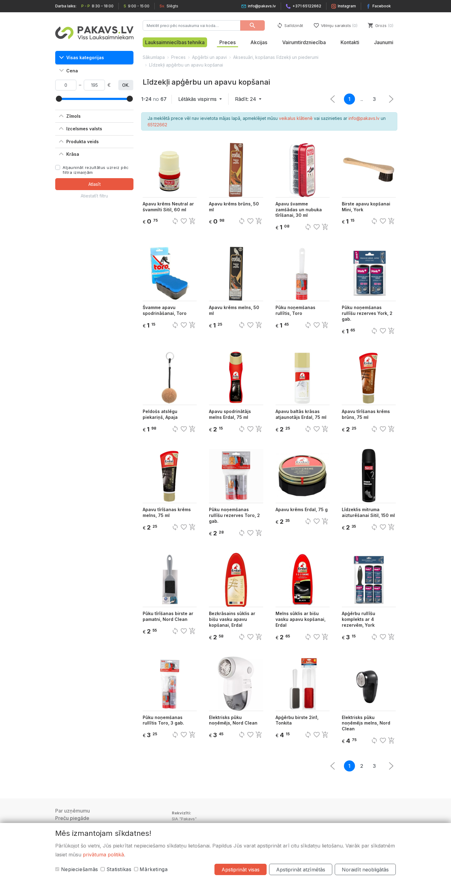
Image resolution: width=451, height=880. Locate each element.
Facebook (381, 6)
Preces (227, 42)
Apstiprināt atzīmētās (300, 870)
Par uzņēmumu (72, 811)
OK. (125, 85)
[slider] (59, 99)
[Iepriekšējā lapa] (391, 99)
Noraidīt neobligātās (365, 870)
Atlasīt (94, 184)
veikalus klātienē (296, 118)
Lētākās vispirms (198, 99)
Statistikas (118, 869)
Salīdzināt (290, 25)
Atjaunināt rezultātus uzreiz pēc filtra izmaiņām (96, 170)
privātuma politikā (103, 854)
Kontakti (350, 42)
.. (361, 99)
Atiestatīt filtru (94, 195)
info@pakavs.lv (262, 6)
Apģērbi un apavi (209, 57)
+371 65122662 (306, 6)
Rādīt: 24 (246, 99)
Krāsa (72, 154)
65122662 (157, 124)
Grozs (380, 25)
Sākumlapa (154, 57)
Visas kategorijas (85, 57)
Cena (72, 70)
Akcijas (258, 42)
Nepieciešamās (78, 869)
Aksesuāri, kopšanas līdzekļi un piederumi (275, 57)
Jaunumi (383, 42)
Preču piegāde (72, 818)
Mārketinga (153, 869)
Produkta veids (82, 141)
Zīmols (73, 116)
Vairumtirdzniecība (304, 42)
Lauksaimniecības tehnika (175, 42)
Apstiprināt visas (241, 870)
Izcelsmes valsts (84, 128)
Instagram (347, 6)
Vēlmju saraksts (335, 25)
